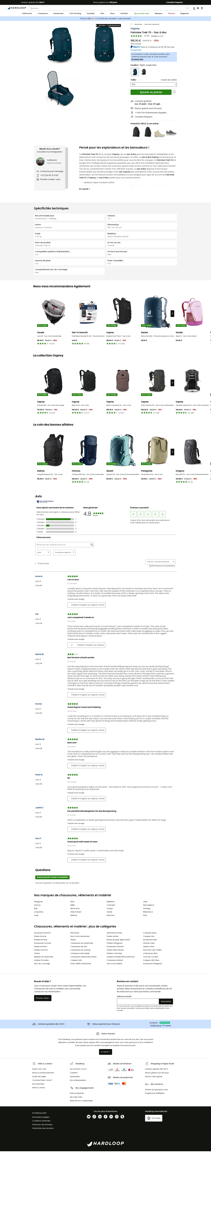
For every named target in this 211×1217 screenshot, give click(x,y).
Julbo (145, 902)
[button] (60, 44)
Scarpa (110, 908)
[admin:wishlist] (174, 92)
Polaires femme (40, 940)
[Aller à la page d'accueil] (132, 24)
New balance (148, 905)
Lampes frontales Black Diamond (120, 957)
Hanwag (146, 908)
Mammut (110, 915)
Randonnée (58, 13)
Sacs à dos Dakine (114, 964)
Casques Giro (148, 936)
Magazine (184, 13)
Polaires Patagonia (114, 943)
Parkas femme (40, 936)
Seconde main (143, 13)
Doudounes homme (42, 943)
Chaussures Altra (150, 953)
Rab (35, 908)
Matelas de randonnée (43, 957)
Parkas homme (40, 946)
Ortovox (37, 905)
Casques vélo (76, 960)
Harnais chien (149, 943)
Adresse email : (124, 996)
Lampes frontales (41, 960)
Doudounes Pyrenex (115, 946)
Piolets (73, 940)
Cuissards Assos (150, 933)
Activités (124, 13)
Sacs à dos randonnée (151, 24)
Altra (72, 902)
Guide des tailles (169, 80)
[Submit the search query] (187, 8)
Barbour (73, 915)
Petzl (145, 915)
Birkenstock (148, 912)
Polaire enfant (112, 936)
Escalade (91, 13)
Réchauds (74, 933)
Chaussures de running (80, 950)
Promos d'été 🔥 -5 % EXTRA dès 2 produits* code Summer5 (105, 19)
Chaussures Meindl (115, 960)
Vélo (102, 13)
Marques (158, 13)
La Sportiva (38, 912)
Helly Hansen (75, 912)
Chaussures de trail (78, 946)
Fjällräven (111, 902)
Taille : (134, 80)
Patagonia (38, 902)
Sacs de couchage (42, 964)
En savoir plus (137, 59)
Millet (72, 905)
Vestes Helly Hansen (115, 950)
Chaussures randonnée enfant (83, 957)
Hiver (112, 13)
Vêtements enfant (114, 933)
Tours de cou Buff (150, 957)
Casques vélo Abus (151, 960)
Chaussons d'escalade (80, 953)
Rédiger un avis (157, 36)
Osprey (135, 28)
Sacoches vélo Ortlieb (152, 950)
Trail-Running (75, 13)
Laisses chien (148, 946)
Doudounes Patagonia (152, 964)
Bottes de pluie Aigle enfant (118, 940)
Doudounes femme (42, 933)
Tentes (37, 953)
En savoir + (84, 189)
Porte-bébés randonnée (80, 964)
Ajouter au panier (151, 92)
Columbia (111, 905)
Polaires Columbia (114, 953)
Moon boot (75, 908)
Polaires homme (41, 950)
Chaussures (43, 13)
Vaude (109, 912)
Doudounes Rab (150, 940)
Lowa (36, 915)
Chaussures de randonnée (81, 943)
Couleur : (144, 65)
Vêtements (27, 13)
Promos (171, 13)
